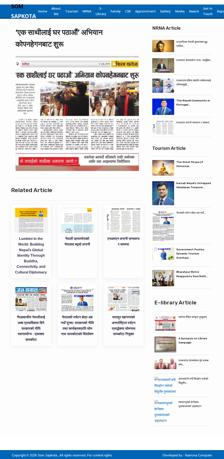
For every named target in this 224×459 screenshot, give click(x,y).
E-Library (101, 11)
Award (194, 11)
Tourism (71, 11)
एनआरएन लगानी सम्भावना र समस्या (192, 122)
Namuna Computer (198, 455)
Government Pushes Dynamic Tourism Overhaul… (190, 253)
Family (116, 11)
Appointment (145, 11)
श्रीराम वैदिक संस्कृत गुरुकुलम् (192, 317)
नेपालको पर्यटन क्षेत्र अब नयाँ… (191, 212)
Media (180, 11)
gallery (165, 11)
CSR (128, 11)
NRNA (86, 11)
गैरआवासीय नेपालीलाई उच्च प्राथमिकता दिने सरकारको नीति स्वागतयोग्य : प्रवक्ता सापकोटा (31, 328)
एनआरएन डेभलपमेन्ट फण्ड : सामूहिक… (194, 60)
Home (42, 11)
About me (56, 11)
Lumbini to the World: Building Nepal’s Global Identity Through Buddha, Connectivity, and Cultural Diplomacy (31, 255)
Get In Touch (208, 11)
